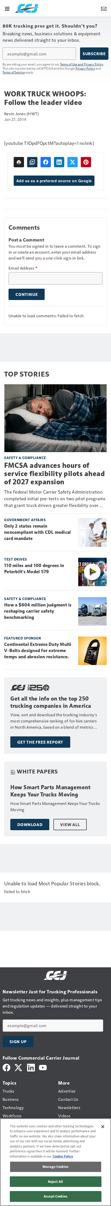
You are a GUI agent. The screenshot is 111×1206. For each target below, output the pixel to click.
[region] (55, 1162)
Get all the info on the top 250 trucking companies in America (50, 702)
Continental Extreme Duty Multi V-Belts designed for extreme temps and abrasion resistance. (38, 651)
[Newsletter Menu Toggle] (104, 8)
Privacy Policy (85, 68)
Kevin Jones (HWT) (21, 113)
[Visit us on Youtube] (43, 1067)
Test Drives (15, 559)
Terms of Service (14, 72)
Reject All (55, 1181)
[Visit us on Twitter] (18, 1067)
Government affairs (25, 520)
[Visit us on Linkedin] (31, 1067)
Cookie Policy (63, 1156)
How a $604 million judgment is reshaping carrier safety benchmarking (38, 611)
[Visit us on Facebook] (6, 1067)
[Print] (19, 162)
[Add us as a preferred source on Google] (32, 162)
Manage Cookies (55, 1167)
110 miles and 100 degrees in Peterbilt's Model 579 (34, 569)
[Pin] (86, 162)
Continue (26, 294)
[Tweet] (72, 162)
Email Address (23, 268)
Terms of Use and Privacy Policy (81, 64)
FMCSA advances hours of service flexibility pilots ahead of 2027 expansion (54, 473)
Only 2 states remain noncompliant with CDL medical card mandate (37, 532)
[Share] (46, 162)
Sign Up (18, 1041)
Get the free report (40, 742)
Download (29, 824)
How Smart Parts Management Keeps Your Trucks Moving (50, 791)
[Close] (102, 1126)
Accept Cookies (55, 1196)
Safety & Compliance (25, 457)
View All (70, 824)
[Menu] (7, 8)
